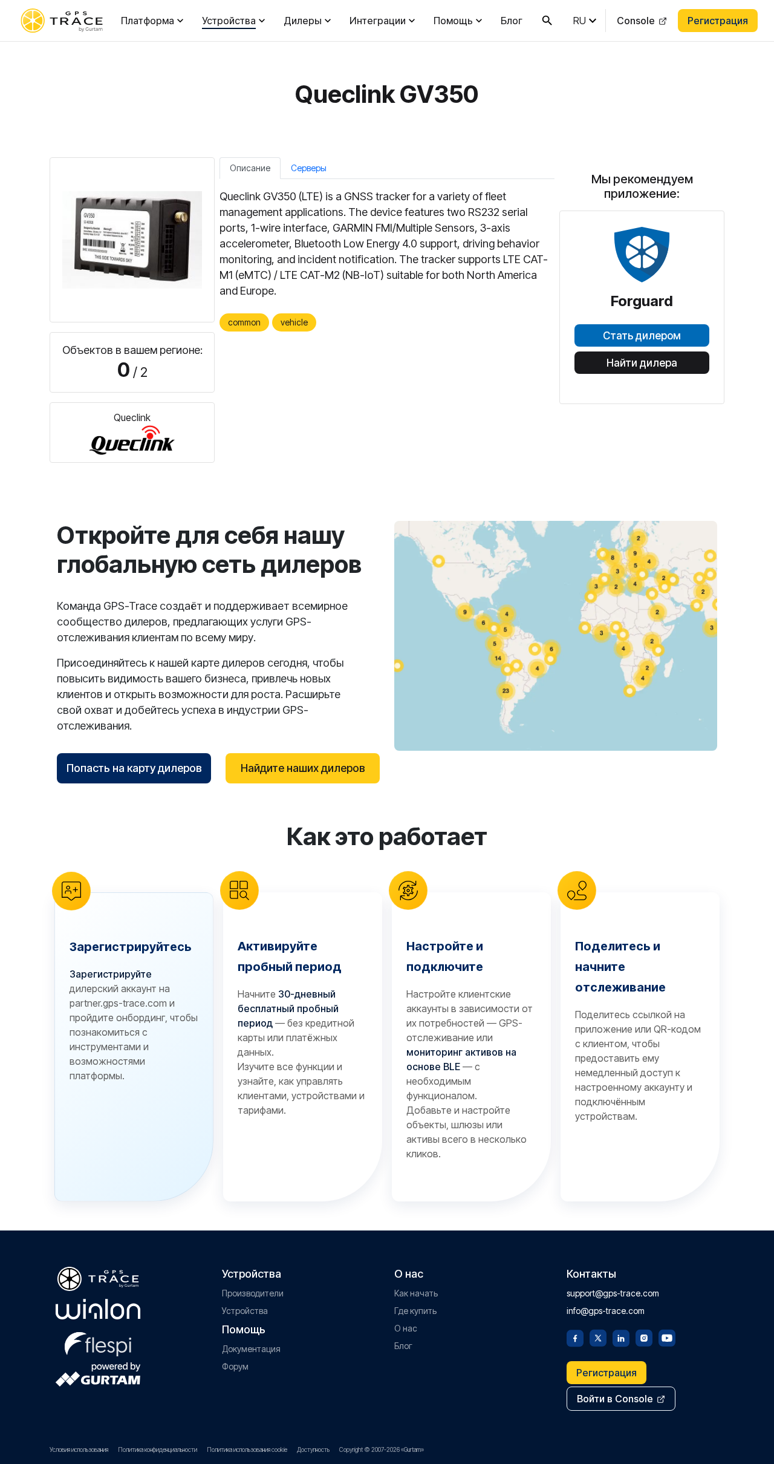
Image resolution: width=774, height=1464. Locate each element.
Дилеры (303, 21)
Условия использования (79, 1449)
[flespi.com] (98, 1341)
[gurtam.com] (98, 1309)
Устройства (229, 21)
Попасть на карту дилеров (134, 768)
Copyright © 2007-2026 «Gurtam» (381, 1449)
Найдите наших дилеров (303, 768)
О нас (405, 1328)
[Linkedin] (621, 1336)
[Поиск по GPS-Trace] (547, 20)
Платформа (147, 21)
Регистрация (718, 21)
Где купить (415, 1311)
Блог (511, 21)
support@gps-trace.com (613, 1293)
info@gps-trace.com (606, 1311)
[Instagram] (644, 1336)
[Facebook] (575, 1336)
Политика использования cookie (247, 1449)
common (244, 322)
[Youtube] (667, 1336)
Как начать (416, 1293)
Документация (251, 1349)
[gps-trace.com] (61, 20)
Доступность (313, 1449)
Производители (253, 1293)
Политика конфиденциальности (157, 1449)
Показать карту (556, 635)
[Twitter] (598, 1336)
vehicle (294, 322)
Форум (235, 1366)
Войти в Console (615, 1399)
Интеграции (378, 21)
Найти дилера (642, 363)
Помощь (453, 21)
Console (636, 21)
